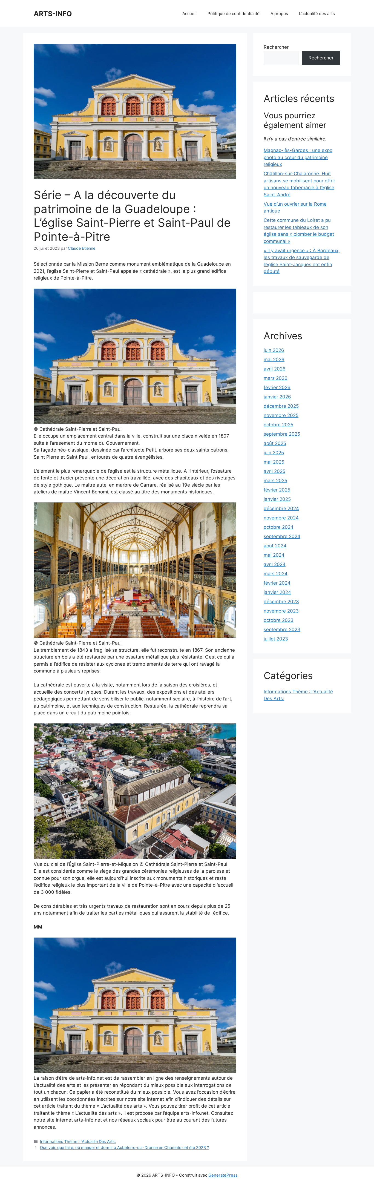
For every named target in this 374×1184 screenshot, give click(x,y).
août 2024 (275, 545)
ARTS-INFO (53, 14)
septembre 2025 (282, 434)
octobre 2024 (279, 527)
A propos (279, 13)
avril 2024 (275, 564)
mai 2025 (274, 462)
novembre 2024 (281, 518)
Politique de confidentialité (234, 13)
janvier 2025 (277, 499)
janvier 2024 (277, 592)
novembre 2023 (281, 611)
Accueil (189, 13)
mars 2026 (275, 378)
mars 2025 (275, 480)
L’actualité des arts (317, 13)
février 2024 (277, 583)
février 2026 (277, 387)
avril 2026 (275, 369)
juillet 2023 (276, 639)
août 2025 (275, 443)
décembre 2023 (281, 601)
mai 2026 (274, 359)
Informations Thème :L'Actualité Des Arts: (78, 1141)
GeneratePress (223, 1175)
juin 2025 (274, 452)
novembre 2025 (281, 415)
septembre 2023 (282, 629)
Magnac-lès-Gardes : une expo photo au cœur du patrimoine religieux (298, 157)
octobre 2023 (279, 620)
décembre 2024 (281, 508)
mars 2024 (275, 573)
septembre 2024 (282, 536)
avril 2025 (274, 471)
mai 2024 (274, 555)
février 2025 (277, 490)
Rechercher (276, 47)
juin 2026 (274, 350)
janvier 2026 (277, 397)
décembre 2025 (281, 406)
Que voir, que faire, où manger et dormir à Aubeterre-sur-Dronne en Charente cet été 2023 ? (124, 1147)
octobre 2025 (278, 424)
